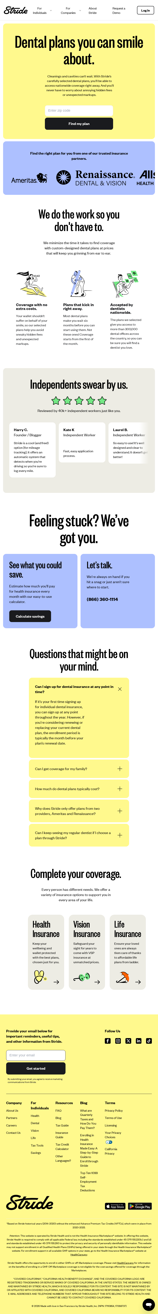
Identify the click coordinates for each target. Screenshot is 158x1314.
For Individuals (39, 10)
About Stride (93, 10)
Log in (145, 10)
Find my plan (79, 123)
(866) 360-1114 (102, 599)
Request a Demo (119, 10)
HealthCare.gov (79, 1254)
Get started (36, 1068)
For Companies (68, 10)
